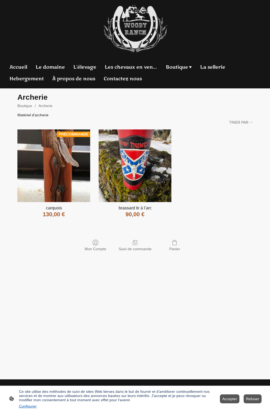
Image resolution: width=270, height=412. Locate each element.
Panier (174, 249)
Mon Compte (95, 249)
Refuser (252, 399)
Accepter (229, 399)
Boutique (24, 106)
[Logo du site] (135, 28)
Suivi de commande (135, 249)
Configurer (28, 406)
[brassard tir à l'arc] (135, 165)
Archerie (45, 106)
